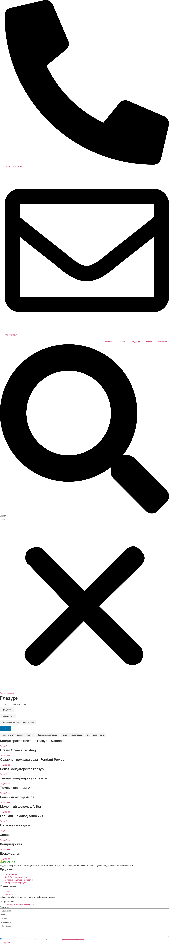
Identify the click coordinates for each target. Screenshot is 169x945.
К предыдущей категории (14, 704)
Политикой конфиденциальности (73, 939)
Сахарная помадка (95, 735)
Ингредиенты (8, 716)
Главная (108, 341)
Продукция (136, 341)
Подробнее (5, 746)
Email (2, 915)
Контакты (162, 341)
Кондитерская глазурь (72, 735)
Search (3, 516)
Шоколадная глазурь (47, 735)
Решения (149, 341)
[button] (84, 429)
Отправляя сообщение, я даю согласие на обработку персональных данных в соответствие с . (43, 939)
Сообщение (5, 922)
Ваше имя (4, 907)
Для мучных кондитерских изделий (18, 722)
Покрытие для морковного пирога (17, 735)
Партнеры (121, 341)
